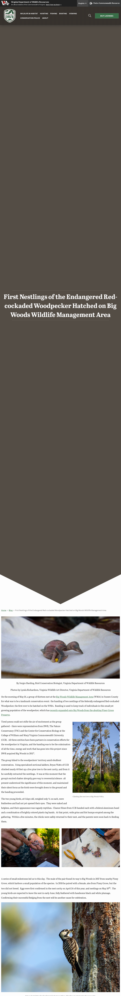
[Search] (89, 16)
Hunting (44, 13)
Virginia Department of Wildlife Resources (30, 2)
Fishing (53, 13)
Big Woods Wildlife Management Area (74, 696)
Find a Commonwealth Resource (106, 3)
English (82, 3)
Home (3, 610)
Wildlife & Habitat (29, 13)
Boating (63, 13)
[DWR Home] (10, 16)
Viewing (73, 13)
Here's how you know (53, 5)
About (45, 18)
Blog (11, 610)
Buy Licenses (106, 15)
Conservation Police (30, 18)
